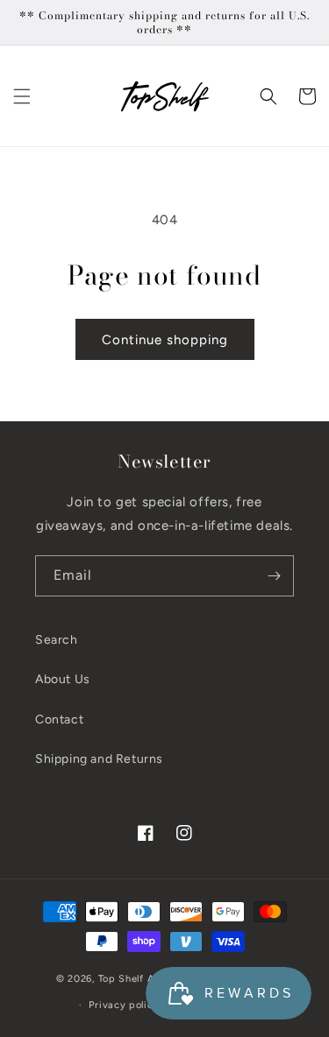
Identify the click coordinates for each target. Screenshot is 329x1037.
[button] (22, 96)
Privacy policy (124, 1005)
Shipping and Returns (99, 758)
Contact (59, 719)
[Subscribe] (273, 575)
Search (56, 639)
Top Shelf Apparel (142, 978)
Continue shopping (165, 340)
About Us (62, 679)
